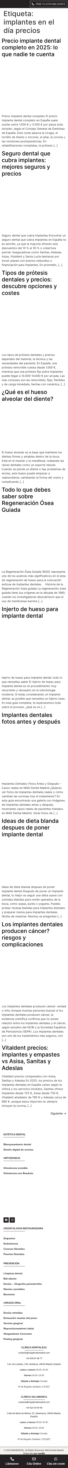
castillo (41, 1453)
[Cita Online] (34, 1459)
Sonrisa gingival (13, 1323)
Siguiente (58, 1113)
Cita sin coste (56, 1463)
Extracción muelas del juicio (20, 1318)
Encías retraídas (13, 1312)
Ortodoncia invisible (15, 1168)
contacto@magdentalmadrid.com (34, 1353)
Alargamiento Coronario (17, 1333)
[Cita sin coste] (56, 1459)
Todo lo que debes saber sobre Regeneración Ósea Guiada (28, 499)
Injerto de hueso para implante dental (30, 612)
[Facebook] (6, 1220)
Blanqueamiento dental (17, 1144)
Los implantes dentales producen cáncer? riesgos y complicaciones (32, 934)
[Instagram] (12, 1220)
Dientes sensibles (14, 1289)
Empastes (9, 1238)
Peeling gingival (13, 1339)
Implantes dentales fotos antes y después (31, 718)
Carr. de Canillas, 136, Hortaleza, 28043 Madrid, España (34, 1364)
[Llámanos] (12, 1459)
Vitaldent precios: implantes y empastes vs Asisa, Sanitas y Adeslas (31, 1057)
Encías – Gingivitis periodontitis (22, 1283)
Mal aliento (10, 1278)
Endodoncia (10, 1243)
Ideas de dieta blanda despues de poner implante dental (30, 827)
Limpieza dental (12, 1273)
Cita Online (34, 1463)
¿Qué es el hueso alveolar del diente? (27, 395)
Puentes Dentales (13, 1254)
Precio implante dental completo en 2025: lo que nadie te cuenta (31, 47)
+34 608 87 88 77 (34, 1358)
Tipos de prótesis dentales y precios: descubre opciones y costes (29, 282)
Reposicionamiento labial (18, 1328)
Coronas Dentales (14, 1248)
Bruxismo (9, 1294)
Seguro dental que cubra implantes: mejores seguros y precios (26, 163)
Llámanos (12, 1463)
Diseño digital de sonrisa (18, 1149)
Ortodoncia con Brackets (18, 1173)
